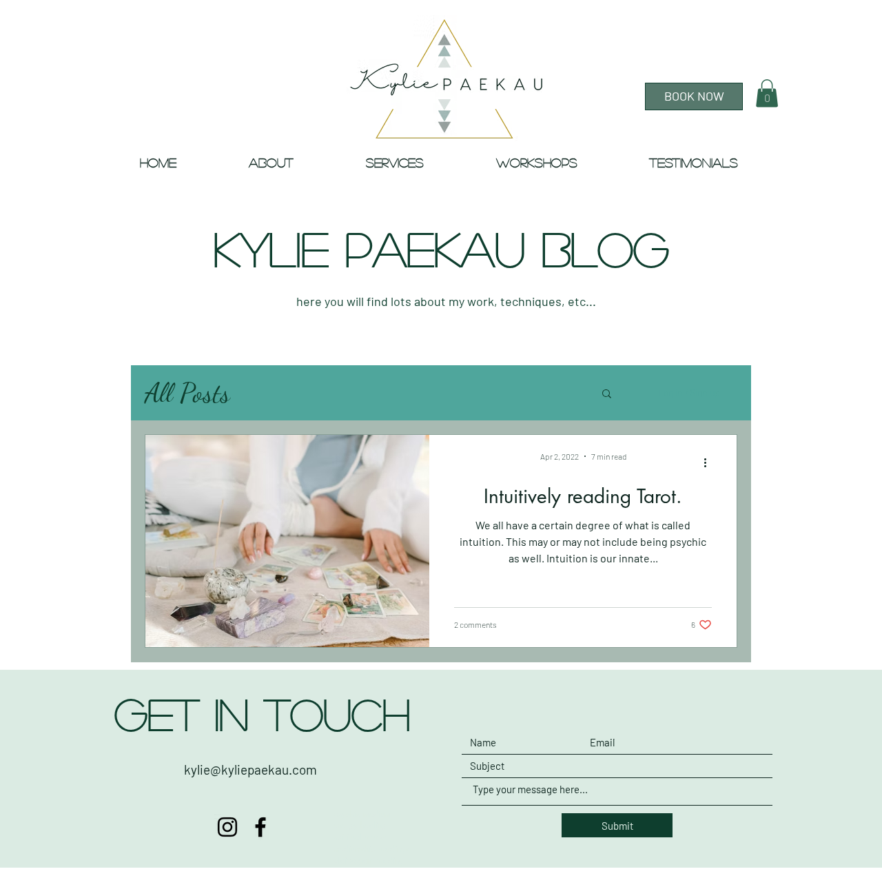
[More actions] (709, 463)
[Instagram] (227, 827)
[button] (767, 93)
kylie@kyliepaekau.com (250, 769)
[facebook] (260, 827)
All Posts (187, 392)
